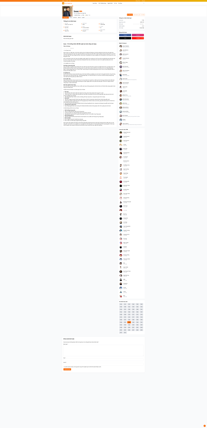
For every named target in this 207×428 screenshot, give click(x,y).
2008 (137, 330)
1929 (121, 304)
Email (64, 362)
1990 (137, 322)
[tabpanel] (89, 73)
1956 (121, 309)
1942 (133, 304)
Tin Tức (115, 3)
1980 (121, 319)
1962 (121, 312)
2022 (125, 332)
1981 (125, 319)
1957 (125, 309)
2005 (125, 330)
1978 (137, 317)
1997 (141, 324)
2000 (129, 327)
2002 (137, 327)
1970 (129, 314)
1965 (133, 312)
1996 (137, 324)
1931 (125, 304)
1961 (141, 309)
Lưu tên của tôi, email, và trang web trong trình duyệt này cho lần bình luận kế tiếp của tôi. (82, 366)
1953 (133, 306)
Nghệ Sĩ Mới (110, 3)
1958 (129, 309)
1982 (129, 319)
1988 (129, 322)
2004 (121, 330)
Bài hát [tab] (79, 17)
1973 (141, 314)
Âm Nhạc (120, 3)
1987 (125, 322)
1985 (141, 319)
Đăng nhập (138, 0)
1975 (125, 317)
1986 (121, 322)
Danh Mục (95, 3)
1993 (125, 324)
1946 (121, 306)
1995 (133, 324)
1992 (121, 324)
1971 (133, 314)
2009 (141, 330)
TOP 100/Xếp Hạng (102, 3)
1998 (121, 327)
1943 (137, 304)
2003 (141, 327)
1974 (121, 317)
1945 (141, 304)
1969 (125, 314)
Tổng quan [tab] (65, 17)
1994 (129, 324)
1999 (125, 327)
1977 (133, 317)
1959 (133, 309)
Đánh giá (130, 14)
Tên (64, 358)
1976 (129, 317)
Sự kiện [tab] (83, 17)
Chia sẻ (136, 14)
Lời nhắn (142, 14)
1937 (129, 304)
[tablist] (73, 17)
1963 (125, 312)
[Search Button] (144, 3)
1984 (137, 319)
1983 (133, 319)
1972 (137, 314)
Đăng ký (143, 0)
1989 (133, 322)
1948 (125, 306)
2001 (133, 327)
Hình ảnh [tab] (75, 17)
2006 (129, 330)
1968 (121, 314)
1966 (137, 312)
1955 (141, 306)
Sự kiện (67, 0)
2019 (121, 332)
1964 (129, 312)
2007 (133, 330)
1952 (129, 306)
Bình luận (65, 344)
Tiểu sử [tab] (70, 17)
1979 (141, 317)
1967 (141, 312)
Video (70, 0)
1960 (137, 309)
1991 (141, 322)
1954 (137, 306)
